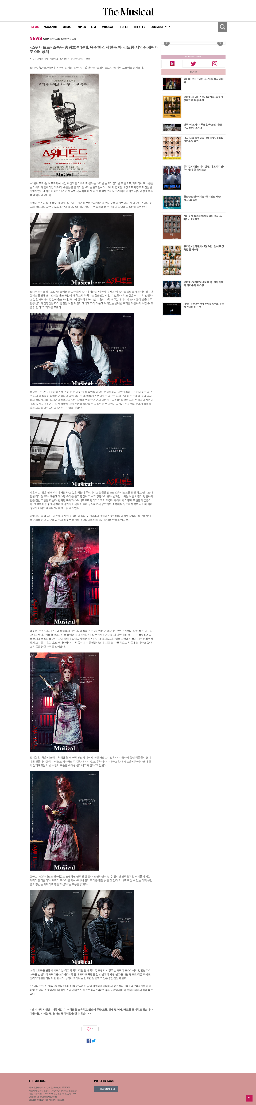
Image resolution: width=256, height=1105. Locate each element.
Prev (167, 43)
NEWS (34, 27)
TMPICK (81, 27)
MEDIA (67, 27)
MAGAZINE (50, 27)
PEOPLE (123, 27)
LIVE (94, 27)
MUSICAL (108, 27)
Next (220, 43)
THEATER (139, 27)
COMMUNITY (158, 27)
